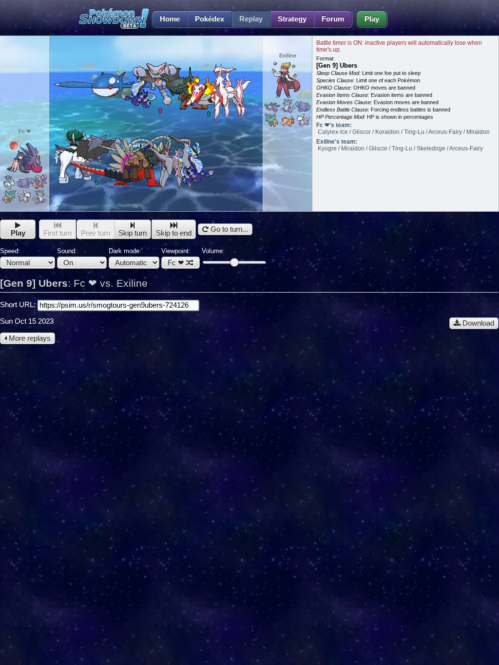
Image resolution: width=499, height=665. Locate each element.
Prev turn (95, 233)
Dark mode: (125, 251)
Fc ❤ (176, 263)
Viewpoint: (176, 257)
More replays (29, 338)
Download (477, 323)
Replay (251, 19)
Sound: (67, 251)
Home (170, 19)
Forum (333, 19)
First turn (57, 233)
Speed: (10, 251)
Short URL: (19, 305)
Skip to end (174, 233)
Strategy (292, 19)
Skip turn (132, 233)
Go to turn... (228, 229)
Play (372, 19)
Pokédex (209, 19)
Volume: (213, 251)
